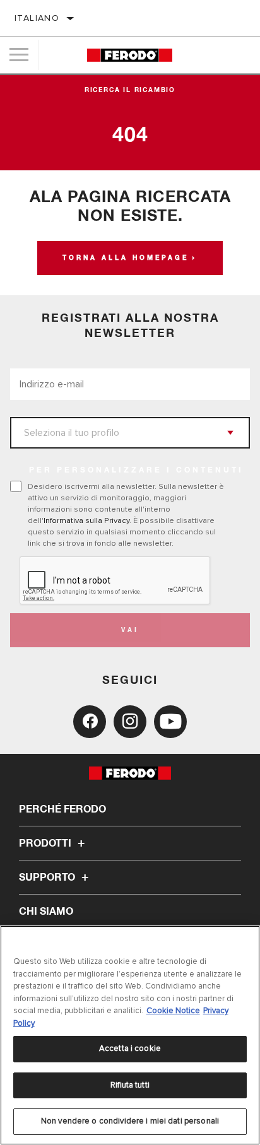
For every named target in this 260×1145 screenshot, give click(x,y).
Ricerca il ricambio (130, 90)
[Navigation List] (18, 54)
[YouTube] (170, 721)
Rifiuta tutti (130, 1085)
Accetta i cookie (130, 1048)
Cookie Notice (173, 1011)
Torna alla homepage (125, 258)
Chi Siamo (46, 912)
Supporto (48, 877)
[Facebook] (89, 721)
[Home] (129, 55)
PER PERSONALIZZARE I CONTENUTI (136, 470)
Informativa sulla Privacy (86, 520)
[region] (130, 1035)
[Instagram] (130, 721)
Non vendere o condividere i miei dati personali (130, 1121)
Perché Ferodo (62, 809)
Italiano (37, 18)
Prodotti (46, 843)
